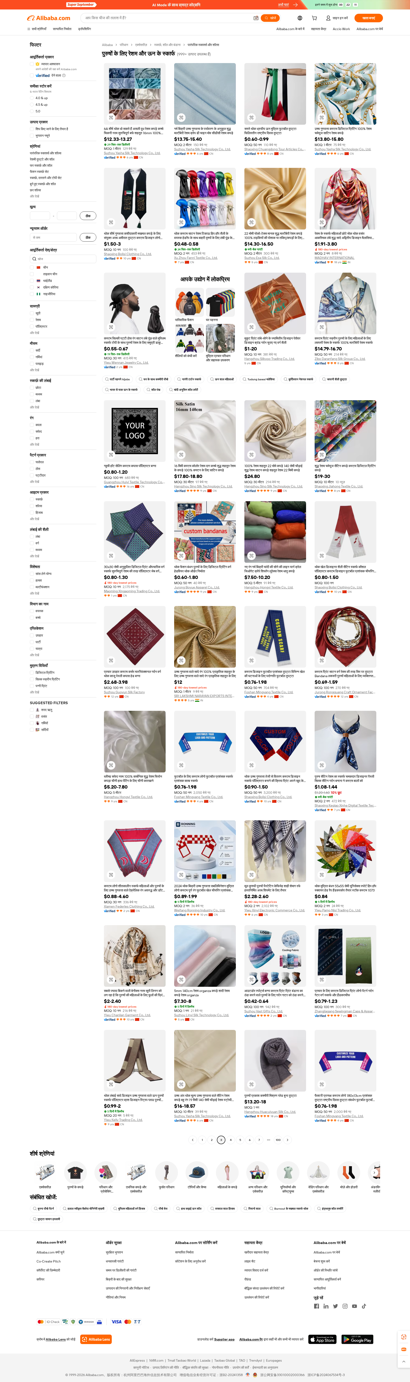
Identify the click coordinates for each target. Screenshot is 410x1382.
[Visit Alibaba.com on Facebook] (316, 1306)
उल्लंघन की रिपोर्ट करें (256, 1297)
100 (278, 1140)
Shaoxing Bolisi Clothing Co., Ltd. (128, 254)
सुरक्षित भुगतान (114, 1252)
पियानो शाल (254, 1208)
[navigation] (63, 593)
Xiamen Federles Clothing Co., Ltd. (129, 906)
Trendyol (255, 1360)
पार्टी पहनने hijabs (120, 379)
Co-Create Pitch (49, 1261)
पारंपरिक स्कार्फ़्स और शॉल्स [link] (203, 45)
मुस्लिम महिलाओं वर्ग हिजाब (131, 1208)
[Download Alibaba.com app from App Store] (322, 1339)
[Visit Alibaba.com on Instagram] (345, 1306)
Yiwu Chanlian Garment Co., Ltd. (127, 1015)
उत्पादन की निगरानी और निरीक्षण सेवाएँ (128, 1288)
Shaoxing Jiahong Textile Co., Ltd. (339, 486)
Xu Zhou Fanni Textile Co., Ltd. (196, 258)
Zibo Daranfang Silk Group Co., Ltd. (340, 359)
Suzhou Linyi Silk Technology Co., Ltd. (201, 1015)
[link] (404, 1337)
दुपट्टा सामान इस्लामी (49, 1219)
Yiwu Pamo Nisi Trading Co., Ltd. (338, 910)
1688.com (156, 1360)
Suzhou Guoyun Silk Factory (124, 692)
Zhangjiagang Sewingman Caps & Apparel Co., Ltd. (345, 1011)
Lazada (205, 1360)
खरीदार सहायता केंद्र (256, 1252)
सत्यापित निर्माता (184, 1252)
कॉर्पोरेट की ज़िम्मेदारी (48, 1270)
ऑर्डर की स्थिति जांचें (326, 1270)
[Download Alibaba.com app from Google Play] (357, 1339)
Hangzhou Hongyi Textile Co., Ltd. (268, 587)
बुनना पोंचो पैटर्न (46, 1208)
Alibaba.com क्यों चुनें (50, 1252)
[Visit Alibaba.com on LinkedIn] (326, 1306)
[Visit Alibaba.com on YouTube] (354, 1306)
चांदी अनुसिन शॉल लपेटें (186, 389)
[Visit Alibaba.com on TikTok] (364, 1306)
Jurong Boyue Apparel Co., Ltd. (197, 587)
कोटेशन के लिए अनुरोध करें (190, 1261)
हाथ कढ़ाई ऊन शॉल (191, 1208)
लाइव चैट (249, 1261)
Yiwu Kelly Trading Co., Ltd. (123, 1120)
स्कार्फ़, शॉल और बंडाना (167, 45)
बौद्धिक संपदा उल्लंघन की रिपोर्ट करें (264, 1288)
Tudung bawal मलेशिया (261, 379)
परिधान (124, 45)
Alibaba (107, 45)
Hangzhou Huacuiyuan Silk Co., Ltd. (270, 1112)
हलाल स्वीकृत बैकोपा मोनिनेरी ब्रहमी (86, 1208)
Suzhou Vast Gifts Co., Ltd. (263, 1011)
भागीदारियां (320, 1288)
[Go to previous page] (192, 1140)
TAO (242, 1360)
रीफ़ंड (247, 1279)
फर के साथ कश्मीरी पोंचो (156, 379)
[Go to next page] (287, 1140)
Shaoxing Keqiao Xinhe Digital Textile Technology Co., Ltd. (345, 805)
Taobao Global (224, 1360)
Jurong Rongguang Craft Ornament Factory (345, 692)
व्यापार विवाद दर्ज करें (256, 1270)
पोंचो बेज (163, 1208)
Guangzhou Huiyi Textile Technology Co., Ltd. (135, 482)
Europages (274, 1360)
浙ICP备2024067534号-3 (326, 1375)
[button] (256, 18)
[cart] (315, 19)
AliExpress (137, 1360)
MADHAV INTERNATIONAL (334, 258)
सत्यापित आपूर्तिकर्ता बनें (327, 1279)
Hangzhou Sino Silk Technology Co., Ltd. (203, 486)
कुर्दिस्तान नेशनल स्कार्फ (301, 379)
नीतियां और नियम (116, 1297)
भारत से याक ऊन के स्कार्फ (124, 389)
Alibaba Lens (56, 1339)
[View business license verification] (248, 1375)
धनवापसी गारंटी (115, 1261)
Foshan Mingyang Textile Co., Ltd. (268, 692)
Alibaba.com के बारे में (51, 1242)
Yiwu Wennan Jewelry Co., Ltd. (126, 362)
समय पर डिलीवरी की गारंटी (121, 1270)
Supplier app (224, 1339)
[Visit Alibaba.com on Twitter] (335, 1306)
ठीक (88, 216)
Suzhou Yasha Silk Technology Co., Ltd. (132, 153)
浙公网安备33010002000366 (282, 1375)
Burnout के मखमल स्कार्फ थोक (291, 1208)
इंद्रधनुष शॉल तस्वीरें (332, 1208)
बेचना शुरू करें (322, 1261)
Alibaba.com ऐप (251, 1339)
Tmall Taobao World (182, 1360)
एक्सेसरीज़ (141, 45)
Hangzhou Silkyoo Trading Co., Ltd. (269, 359)
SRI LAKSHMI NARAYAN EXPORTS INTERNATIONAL (205, 696)
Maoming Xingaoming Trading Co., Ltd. (132, 591)
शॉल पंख (155, 389)
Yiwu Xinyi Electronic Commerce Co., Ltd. (274, 910)
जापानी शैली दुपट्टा (337, 379)
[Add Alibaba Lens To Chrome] (96, 1339)
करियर (40, 1279)
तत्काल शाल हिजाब (225, 1208)
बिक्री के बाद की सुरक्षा (118, 1279)
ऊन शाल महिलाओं (224, 379)
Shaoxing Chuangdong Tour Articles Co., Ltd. (275, 149)
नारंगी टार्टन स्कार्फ (191, 379)
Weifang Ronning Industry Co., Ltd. (199, 910)
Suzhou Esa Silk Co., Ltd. (262, 258)
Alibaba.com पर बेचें (327, 1252)
